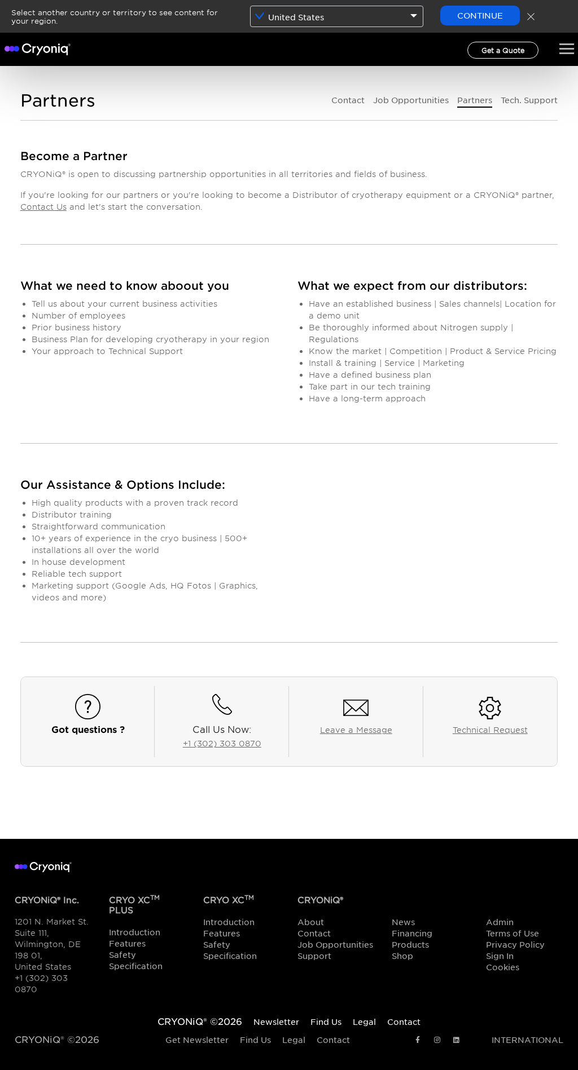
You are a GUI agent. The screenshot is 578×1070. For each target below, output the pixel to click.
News (403, 922)
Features (127, 943)
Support (314, 955)
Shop (402, 955)
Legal (293, 1039)
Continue (480, 15)
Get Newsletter (197, 1039)
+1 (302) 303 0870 (222, 743)
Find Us (255, 1039)
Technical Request (490, 730)
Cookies (502, 967)
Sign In (500, 955)
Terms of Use (512, 933)
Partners (474, 100)
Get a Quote (502, 50)
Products (410, 944)
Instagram (437, 1041)
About (310, 922)
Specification (136, 966)
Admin (500, 922)
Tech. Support (529, 100)
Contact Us (43, 206)
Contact (348, 100)
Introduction (134, 932)
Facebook (418, 1041)
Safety (122, 954)
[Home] (38, 48)
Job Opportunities (411, 100)
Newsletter (276, 1021)
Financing (412, 933)
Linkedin (456, 1041)
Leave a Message (356, 730)
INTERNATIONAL (527, 1039)
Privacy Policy (515, 944)
